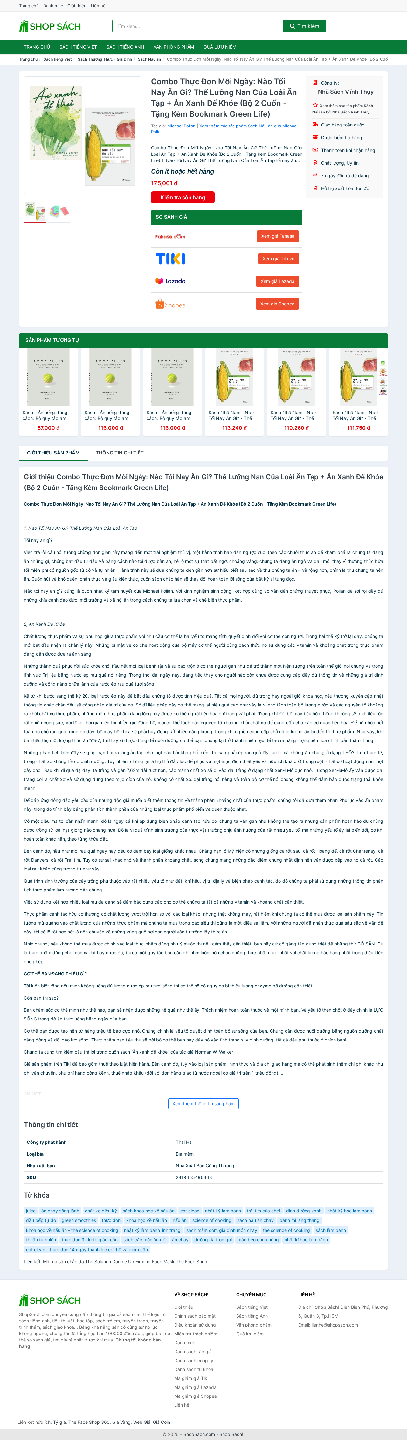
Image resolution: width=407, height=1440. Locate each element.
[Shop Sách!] (51, 1300)
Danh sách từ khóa (193, 1369)
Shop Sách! (231, 1434)
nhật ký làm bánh (223, 1210)
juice (31, 1210)
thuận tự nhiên (41, 1239)
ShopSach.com (199, 1434)
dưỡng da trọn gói (213, 1239)
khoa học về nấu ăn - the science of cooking (72, 1230)
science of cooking (211, 1220)
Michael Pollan (181, 125)
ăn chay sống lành (60, 1210)
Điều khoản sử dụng (195, 1324)
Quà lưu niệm (220, 47)
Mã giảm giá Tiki (191, 1378)
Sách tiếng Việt (58, 59)
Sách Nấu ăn (149, 59)
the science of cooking (286, 1230)
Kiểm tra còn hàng (183, 197)
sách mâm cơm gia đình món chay (221, 1230)
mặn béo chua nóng (258, 1239)
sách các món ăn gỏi (144, 1239)
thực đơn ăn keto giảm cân (90, 1239)
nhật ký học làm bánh (349, 1210)
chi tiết (120, 453)
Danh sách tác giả (193, 1351)
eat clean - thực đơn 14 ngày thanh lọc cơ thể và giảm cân (87, 1249)
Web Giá (141, 1422)
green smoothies (79, 1220)
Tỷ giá (59, 1422)
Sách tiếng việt (78, 47)
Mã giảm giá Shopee (195, 1396)
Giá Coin (161, 1422)
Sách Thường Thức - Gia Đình (105, 59)
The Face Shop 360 (89, 1422)
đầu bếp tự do (41, 1220)
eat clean (189, 1210)
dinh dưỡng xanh (303, 1210)
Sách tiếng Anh (252, 1316)
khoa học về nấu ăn (146, 1220)
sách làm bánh (331, 1230)
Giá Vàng (121, 1422)
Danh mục (53, 5)
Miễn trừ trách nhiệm (195, 1333)
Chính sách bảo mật (195, 1316)
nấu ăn (180, 1220)
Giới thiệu (76, 5)
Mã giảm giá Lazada (195, 1387)
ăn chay (180, 1239)
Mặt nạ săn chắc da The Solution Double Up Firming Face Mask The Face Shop (125, 1261)
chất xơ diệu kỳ (101, 1210)
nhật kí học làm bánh (306, 1239)
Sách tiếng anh (125, 47)
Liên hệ (98, 5)
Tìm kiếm (307, 26)
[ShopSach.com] (51, 26)
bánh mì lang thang (299, 1220)
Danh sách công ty (193, 1360)
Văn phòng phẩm (174, 47)
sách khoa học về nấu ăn (149, 1210)
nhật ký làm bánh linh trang (152, 1230)
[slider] (35, 212)
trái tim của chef (263, 1210)
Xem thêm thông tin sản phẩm (203, 1103)
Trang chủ (29, 5)
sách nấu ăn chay (255, 1220)
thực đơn (111, 1220)
